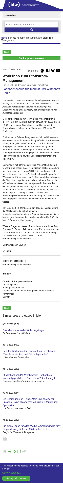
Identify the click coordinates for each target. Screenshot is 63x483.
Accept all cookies (16, 478)
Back (7, 52)
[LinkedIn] (58, 71)
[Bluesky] (53, 71)
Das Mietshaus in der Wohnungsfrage (23, 330)
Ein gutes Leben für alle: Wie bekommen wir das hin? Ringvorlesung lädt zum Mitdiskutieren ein (31, 427)
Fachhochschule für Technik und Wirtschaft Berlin (31, 91)
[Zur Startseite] (31, 7)
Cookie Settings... (11, 472)
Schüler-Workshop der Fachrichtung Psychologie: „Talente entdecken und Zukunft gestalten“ (30, 352)
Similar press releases (31, 58)
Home (4, 37)
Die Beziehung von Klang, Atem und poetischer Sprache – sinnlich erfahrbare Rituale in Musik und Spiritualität (30, 402)
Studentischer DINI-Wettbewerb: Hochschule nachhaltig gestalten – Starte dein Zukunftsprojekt (29, 376)
